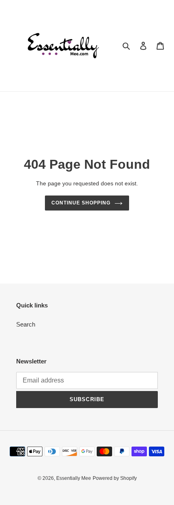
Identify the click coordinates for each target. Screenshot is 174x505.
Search (25, 324)
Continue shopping (80, 203)
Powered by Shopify (115, 478)
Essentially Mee (73, 478)
